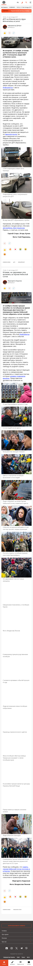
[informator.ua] (3, 2)
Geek (18, 957)
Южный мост (21, 262)
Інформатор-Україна (9, 957)
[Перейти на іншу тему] (22, 2)
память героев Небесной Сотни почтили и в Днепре (16, 869)
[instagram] (12, 948)
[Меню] (30, 2)
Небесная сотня (17, 909)
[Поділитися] (9, 33)
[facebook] (7, 948)
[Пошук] (26, 2)
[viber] (26, 948)
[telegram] (21, 948)
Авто (28, 957)
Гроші (23, 957)
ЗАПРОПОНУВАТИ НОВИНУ (16, 925)
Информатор (8, 87)
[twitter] (16, 948)
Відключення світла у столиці (20, 11)
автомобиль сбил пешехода (14, 228)
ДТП (14, 262)
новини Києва (6, 262)
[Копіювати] (13, 33)
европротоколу (11, 134)
